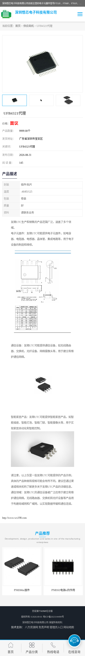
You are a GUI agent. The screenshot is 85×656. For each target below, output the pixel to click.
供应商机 (28, 26)
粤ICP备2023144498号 (53, 617)
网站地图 (68, 627)
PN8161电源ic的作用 (63, 590)
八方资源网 (31, 627)
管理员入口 (56, 627)
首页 (17, 26)
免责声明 (44, 627)
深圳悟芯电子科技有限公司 (35, 622)
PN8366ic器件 (22, 590)
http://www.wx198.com (14, 517)
